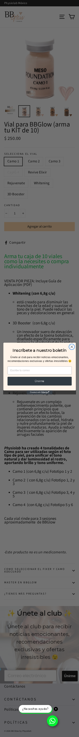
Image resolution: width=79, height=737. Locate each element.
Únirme (39, 381)
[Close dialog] (72, 347)
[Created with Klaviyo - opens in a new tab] (39, 392)
